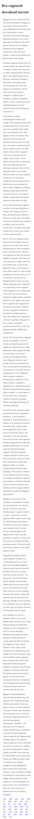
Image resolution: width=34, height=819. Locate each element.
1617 (16, 799)
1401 (15, 806)
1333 (4, 799)
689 (21, 814)
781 (4, 809)
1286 (28, 799)
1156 (10, 812)
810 (15, 801)
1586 (4, 806)
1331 (15, 814)
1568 (10, 799)
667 (9, 814)
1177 (10, 817)
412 (15, 804)
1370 (4, 812)
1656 (21, 806)
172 (10, 806)
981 (26, 812)
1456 (4, 817)
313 (27, 801)
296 (20, 804)
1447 (25, 804)
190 (4, 804)
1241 (21, 801)
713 (4, 801)
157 (9, 804)
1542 (15, 809)
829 (21, 809)
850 (27, 809)
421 (27, 806)
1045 (9, 801)
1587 (9, 809)
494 (16, 812)
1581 (22, 799)
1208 (26, 814)
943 (4, 814)
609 (21, 812)
